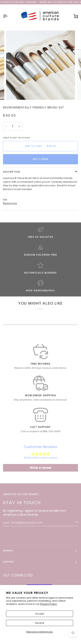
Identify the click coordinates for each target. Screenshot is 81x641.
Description (11, 171)
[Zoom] (13, 92)
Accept (39, 613)
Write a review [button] (40, 468)
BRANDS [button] (8, 550)
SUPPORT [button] (9, 561)
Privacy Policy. (48, 604)
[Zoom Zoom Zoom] (40, 65)
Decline (39, 623)
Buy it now (40, 159)
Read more (10, 203)
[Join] (75, 522)
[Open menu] (8, 16)
